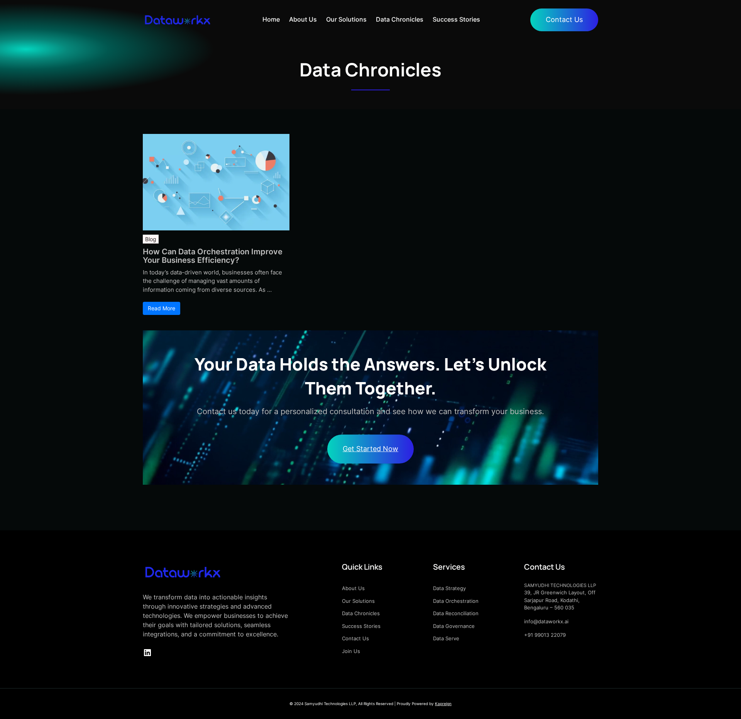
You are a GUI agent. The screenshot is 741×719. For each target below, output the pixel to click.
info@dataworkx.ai (546, 621)
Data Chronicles (361, 613)
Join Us (351, 651)
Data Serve (446, 638)
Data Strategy (449, 588)
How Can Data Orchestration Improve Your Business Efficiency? (213, 255)
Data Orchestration (456, 601)
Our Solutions (358, 601)
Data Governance (454, 626)
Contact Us (564, 19)
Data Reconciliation (456, 613)
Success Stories (361, 626)
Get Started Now (370, 449)
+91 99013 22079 (545, 635)
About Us (353, 588)
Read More (161, 308)
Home (271, 19)
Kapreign (443, 703)
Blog (150, 239)
